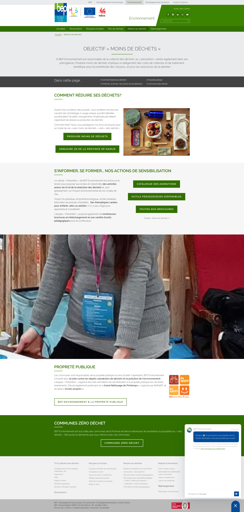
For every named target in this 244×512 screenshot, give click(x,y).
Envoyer (236, 493)
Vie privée (94, 508)
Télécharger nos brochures (168, 491)
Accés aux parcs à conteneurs (100, 475)
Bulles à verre (94, 484)
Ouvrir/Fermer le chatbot (235, 506)
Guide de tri (58, 474)
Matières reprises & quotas (99, 478)
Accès (176, 9)
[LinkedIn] (178, 14)
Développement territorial (157, 2)
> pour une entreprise (166, 481)
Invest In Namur (180, 2)
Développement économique (109, 2)
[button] (60, 29)
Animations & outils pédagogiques (136, 487)
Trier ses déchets (115, 29)
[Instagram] (173, 14)
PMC (56, 477)
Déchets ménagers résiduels (65, 487)
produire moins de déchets (87, 136)
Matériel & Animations (168, 463)
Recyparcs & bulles (95, 29)
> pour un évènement (166, 477)
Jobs (181, 9)
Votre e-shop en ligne (166, 469)
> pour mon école (165, 474)
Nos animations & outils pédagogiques (138, 475)
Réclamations (76, 29)
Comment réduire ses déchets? (114, 80)
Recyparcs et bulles (98, 463)
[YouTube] (187, 14)
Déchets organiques (62, 484)
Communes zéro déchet (122, 443)
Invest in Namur (124, 503)
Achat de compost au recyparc (101, 481)
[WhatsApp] (182, 14)
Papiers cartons (60, 481)
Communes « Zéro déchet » (134, 472)
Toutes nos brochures (157, 209)
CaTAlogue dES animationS (156, 184)
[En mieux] (87, 13)
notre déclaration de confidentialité (213, 449)
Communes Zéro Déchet (157, 84)
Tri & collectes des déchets (66, 463)
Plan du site (58, 508)
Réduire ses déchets (137, 29)
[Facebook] (168, 14)
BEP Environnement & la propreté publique (90, 402)
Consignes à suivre (96, 472)
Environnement (134, 2)
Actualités (60, 29)
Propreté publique (155, 80)
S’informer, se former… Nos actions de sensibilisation (122, 84)
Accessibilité (104, 508)
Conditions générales (80, 508)
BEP (90, 2)
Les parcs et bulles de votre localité (102, 469)
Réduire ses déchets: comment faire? (137, 469)
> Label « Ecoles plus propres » (135, 481)
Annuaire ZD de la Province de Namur (87, 149)
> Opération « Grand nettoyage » (136, 484)
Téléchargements (158, 29)
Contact (187, 9)
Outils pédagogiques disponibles (157, 196)
